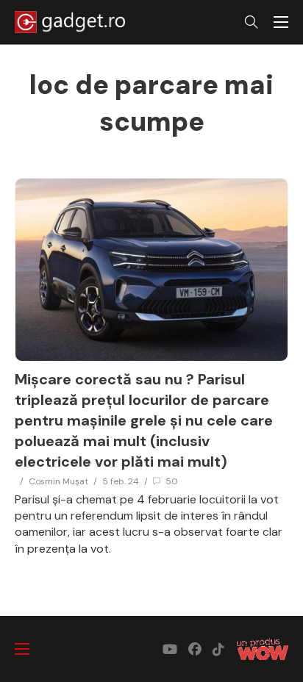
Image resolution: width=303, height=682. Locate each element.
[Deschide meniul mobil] (281, 22)
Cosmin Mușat (58, 481)
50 (171, 481)
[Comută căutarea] (251, 22)
